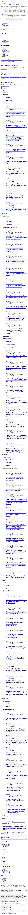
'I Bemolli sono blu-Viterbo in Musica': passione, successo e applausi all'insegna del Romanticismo (16, 237)
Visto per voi (9, 221)
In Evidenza (5, 863)
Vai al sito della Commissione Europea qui (8, 913)
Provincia (8, 706)
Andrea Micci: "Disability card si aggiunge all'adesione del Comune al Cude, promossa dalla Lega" (16, 789)
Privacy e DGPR (7, 872)
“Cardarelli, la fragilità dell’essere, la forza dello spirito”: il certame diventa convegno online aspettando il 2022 (16, 742)
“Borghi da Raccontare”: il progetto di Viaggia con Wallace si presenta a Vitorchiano (16, 730)
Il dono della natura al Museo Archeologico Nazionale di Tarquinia (16, 647)
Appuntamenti (6, 51)
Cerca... (2, 29)
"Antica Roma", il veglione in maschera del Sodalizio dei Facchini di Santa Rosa (16, 380)
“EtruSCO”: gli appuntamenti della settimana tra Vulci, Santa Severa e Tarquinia (16, 151)
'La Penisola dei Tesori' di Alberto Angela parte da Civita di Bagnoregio (16, 126)
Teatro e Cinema (10, 459)
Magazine (5, 23)
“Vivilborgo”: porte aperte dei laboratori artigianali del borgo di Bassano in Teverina (15, 197)
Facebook (5, 878)
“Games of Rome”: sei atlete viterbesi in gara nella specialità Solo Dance (16, 162)
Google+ (5, 880)
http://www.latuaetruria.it (13, 901)
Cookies (5, 870)
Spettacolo (8, 218)
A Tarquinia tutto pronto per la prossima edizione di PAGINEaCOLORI (14, 624)
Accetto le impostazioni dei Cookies (14, 18)
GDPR (4, 869)
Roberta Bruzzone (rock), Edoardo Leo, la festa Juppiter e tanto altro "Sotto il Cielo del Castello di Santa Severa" (16, 114)
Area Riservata (6, 844)
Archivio (5, 26)
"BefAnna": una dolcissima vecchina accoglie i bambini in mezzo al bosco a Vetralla (16, 402)
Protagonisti (9, 224)
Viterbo (7, 703)
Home (4, 47)
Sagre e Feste (9, 341)
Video (4, 24)
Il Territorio (5, 55)
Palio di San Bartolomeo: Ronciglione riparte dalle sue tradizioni (16, 356)
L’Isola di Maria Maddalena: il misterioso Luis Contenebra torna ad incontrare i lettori (16, 670)
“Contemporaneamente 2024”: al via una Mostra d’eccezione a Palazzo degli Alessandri (16, 601)
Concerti (5, 50)
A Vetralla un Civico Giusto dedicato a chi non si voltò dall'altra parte (16, 765)
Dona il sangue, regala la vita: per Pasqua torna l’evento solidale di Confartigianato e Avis (15, 811)
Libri (7, 588)
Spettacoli (5, 52)
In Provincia (9, 100)
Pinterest (5, 881)
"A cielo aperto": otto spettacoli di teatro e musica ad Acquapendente (15, 576)
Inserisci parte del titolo (7, 821)
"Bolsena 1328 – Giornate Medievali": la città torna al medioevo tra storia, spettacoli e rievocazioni (16, 414)
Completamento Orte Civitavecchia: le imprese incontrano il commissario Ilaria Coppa (14, 828)
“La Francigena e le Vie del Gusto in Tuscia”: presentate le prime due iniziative (16, 173)
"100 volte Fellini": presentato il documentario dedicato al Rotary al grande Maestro (16, 552)
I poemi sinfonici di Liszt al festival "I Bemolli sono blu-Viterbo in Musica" (16, 307)
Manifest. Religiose (10, 344)
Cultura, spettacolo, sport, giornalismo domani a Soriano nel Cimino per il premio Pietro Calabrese (16, 209)
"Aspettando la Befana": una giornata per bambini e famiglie (15, 391)
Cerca (4, 858)
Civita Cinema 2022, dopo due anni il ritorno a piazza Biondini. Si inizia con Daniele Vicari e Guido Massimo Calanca (16, 502)
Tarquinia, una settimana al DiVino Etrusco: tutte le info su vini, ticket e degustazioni (16, 368)
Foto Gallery (6, 25)
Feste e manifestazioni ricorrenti (9, 65)
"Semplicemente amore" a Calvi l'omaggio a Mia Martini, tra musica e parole (16, 273)
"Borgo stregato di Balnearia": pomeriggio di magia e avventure (15, 425)
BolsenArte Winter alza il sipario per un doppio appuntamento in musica (16, 296)
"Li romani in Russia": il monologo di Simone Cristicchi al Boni (16, 489)
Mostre (7, 585)
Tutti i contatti (6, 852)
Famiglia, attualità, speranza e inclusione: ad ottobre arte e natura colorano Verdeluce (16, 636)
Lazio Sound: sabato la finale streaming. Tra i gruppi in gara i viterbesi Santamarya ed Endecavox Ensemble (16, 331)
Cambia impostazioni (14, 20)
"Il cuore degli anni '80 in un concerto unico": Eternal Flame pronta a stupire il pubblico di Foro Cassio (16, 261)
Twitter (4, 879)
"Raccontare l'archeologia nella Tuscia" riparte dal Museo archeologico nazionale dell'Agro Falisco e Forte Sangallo (15, 138)
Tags (4, 857)
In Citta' (8, 97)
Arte (4, 54)
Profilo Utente (6, 846)
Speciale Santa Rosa (6, 82)
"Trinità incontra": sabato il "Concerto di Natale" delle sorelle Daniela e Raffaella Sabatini (15, 285)
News (4, 49)
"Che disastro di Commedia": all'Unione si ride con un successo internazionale (15, 478)
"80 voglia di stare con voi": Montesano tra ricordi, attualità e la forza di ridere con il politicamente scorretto (16, 565)
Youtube (5, 883)
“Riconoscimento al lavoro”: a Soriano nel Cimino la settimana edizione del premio (15, 754)
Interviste (8, 465)
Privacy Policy (6, 871)
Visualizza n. (4, 823)
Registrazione (6, 845)
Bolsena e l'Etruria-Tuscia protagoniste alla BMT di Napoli (15, 799)
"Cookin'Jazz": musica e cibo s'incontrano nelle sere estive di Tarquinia (14, 249)
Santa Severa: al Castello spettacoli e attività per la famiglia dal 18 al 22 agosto (16, 514)
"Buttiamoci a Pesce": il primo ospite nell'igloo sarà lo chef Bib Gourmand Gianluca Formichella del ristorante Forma (16, 437)
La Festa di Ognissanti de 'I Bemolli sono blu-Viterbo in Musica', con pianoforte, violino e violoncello (16, 318)
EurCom (11, 903)
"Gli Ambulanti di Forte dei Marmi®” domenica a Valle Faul (16, 719)
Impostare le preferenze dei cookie (10, 12)
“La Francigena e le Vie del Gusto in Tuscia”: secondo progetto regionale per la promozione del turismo (16, 185)
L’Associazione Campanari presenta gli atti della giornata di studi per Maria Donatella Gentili (16, 658)
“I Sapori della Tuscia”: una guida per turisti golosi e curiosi (16, 612)
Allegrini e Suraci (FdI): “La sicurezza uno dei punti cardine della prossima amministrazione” (16, 776)
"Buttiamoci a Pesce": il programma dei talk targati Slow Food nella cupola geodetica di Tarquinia (16, 450)
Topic (7, 57)
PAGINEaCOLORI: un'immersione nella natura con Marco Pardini (16, 681)
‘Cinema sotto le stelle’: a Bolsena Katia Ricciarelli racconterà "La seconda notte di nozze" (15, 540)
